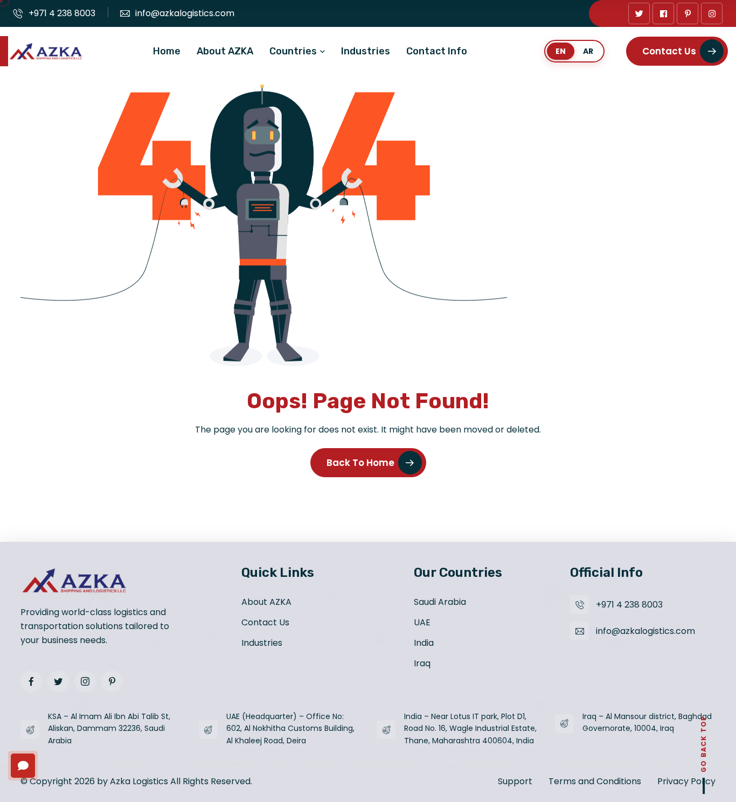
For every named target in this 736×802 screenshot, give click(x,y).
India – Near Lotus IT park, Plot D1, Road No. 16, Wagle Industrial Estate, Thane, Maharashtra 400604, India (470, 729)
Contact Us (669, 51)
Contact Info (436, 51)
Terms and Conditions (594, 781)
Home (166, 51)
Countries (293, 51)
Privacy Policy (686, 781)
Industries (365, 51)
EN (561, 51)
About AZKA (225, 51)
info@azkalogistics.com (184, 13)
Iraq (422, 663)
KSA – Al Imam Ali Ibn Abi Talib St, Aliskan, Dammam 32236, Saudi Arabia (109, 729)
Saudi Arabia (440, 602)
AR (588, 51)
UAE (422, 622)
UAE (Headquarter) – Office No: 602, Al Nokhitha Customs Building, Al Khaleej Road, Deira (290, 729)
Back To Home (360, 462)
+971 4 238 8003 (62, 13)
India (424, 643)
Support (515, 781)
